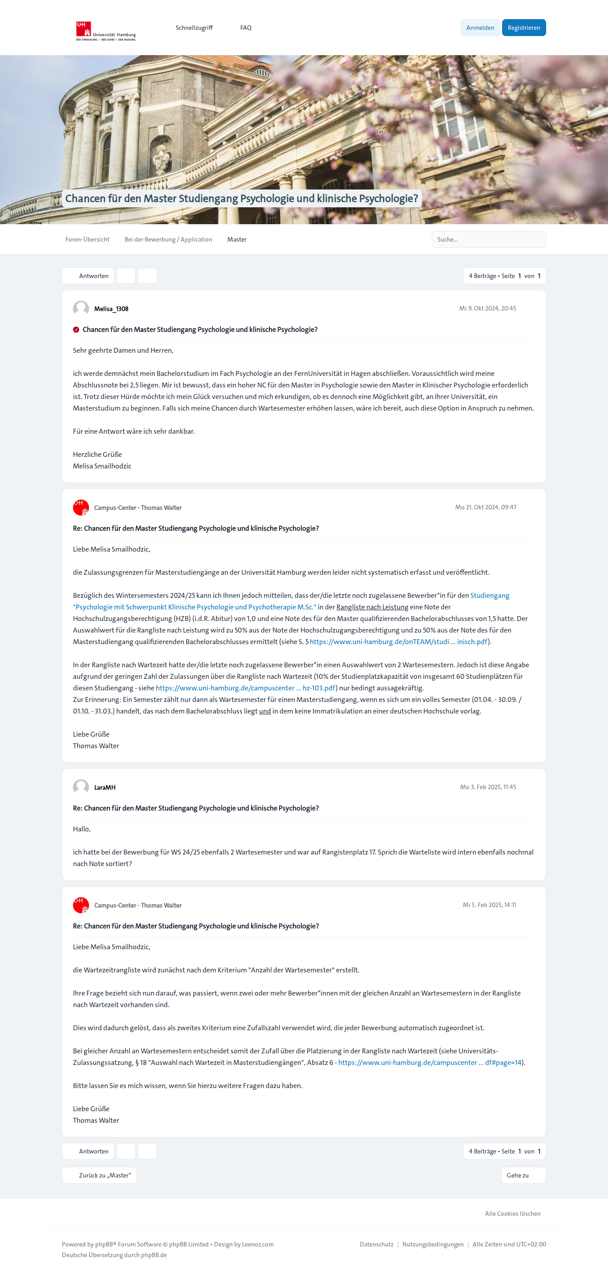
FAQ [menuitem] (245, 27)
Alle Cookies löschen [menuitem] (513, 1213)
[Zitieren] (527, 308)
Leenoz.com (258, 1244)
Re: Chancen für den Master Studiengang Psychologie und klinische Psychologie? (196, 528)
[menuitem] (190, 28)
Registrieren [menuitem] (524, 27)
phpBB (104, 1244)
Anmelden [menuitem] (480, 27)
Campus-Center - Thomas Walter (138, 507)
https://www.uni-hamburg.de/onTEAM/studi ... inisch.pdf (399, 642)
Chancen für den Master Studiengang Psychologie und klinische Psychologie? (200, 329)
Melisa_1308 (111, 308)
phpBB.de (154, 1254)
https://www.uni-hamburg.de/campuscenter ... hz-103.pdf (246, 688)
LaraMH (105, 787)
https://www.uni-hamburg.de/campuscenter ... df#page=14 (430, 1062)
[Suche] (521, 239)
